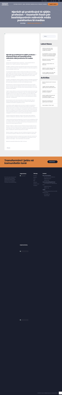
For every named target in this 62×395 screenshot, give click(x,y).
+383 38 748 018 (46, 195)
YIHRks (44, 189)
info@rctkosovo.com (47, 178)
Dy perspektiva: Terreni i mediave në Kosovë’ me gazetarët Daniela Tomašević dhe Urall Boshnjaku (49, 54)
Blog (34, 180)
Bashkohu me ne (34, 4)
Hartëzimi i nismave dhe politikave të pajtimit (47, 91)
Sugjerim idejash (53, 4)
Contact (45, 0)
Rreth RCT (20, 4)
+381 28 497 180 (46, 180)
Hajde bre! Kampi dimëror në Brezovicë (48, 64)
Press (42, 0)
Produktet (45, 4)
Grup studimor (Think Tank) (48, 105)
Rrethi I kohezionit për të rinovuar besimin (49, 82)
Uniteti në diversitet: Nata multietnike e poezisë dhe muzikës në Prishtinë (47, 49)
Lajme (24, 4)
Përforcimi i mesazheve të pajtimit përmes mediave (47, 101)
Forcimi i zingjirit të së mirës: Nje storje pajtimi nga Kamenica (48, 73)
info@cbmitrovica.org (47, 186)
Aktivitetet (28, 4)
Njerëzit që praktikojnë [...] (34, 23)
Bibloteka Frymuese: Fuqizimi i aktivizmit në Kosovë (48, 60)
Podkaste (40, 4)
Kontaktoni (35, 185)
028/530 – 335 (46, 187)
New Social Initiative (47, 175)
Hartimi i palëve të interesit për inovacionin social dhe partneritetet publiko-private (48, 96)
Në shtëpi (16, 4)
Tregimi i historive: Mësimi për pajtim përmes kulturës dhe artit (49, 87)
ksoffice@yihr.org (47, 194)
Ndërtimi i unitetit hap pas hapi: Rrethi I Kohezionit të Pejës (48, 69)
